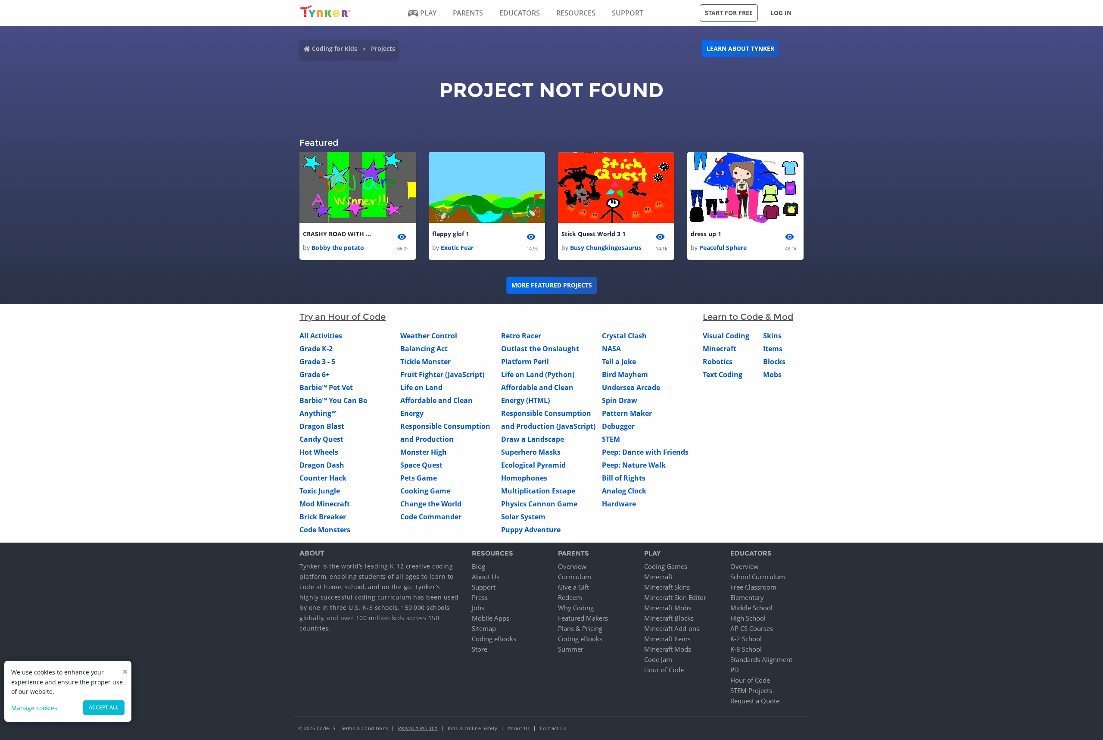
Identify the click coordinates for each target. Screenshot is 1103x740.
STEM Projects (751, 690)
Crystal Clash (624, 335)
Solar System (523, 516)
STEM (611, 439)
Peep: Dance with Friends (645, 452)
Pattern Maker (627, 413)
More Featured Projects (551, 285)
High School (748, 618)
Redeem (570, 597)
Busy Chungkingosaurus (606, 248)
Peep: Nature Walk (634, 465)
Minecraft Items (667, 638)
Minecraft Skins (667, 587)
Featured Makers (583, 618)
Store (479, 649)
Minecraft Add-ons (671, 628)
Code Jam (658, 659)
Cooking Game (425, 491)
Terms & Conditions (364, 728)
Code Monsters (324, 529)
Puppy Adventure (531, 529)
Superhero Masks (531, 452)
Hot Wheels (318, 452)
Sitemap (484, 628)
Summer (570, 649)
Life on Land (421, 387)
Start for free (729, 13)
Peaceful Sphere (723, 248)
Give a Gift (573, 587)
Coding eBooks (494, 638)
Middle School (751, 607)
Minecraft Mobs (667, 607)
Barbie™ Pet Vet (326, 387)
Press (480, 597)
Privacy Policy (418, 728)
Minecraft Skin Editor (675, 597)
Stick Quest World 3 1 (593, 234)
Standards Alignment (761, 659)
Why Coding (576, 607)
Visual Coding (726, 335)
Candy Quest (321, 439)
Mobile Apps (490, 618)
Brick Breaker (322, 516)
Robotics (717, 361)
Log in (780, 13)
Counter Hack (322, 478)
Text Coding (722, 374)
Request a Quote (754, 700)
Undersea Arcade (631, 387)
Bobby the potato (338, 248)
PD (734, 669)
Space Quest (421, 465)
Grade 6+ (314, 374)
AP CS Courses (751, 628)
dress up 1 (706, 234)
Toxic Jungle (319, 491)
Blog (478, 566)
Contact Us (553, 728)
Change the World (430, 504)
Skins (772, 335)
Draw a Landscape (532, 439)
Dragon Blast (321, 426)
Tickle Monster (425, 361)
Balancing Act (424, 348)
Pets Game (418, 478)
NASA (611, 348)
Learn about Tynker (740, 48)
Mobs (772, 374)
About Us (485, 576)
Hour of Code (664, 669)
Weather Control (428, 335)
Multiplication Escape (538, 491)
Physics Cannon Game (539, 504)
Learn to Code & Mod (748, 317)
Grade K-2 (316, 348)
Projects (383, 48)
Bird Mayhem (625, 374)
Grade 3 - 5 (317, 361)
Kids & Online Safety (473, 728)
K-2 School (746, 638)
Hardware (619, 504)
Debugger (618, 426)
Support (483, 587)
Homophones (524, 478)
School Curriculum (757, 576)
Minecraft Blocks (669, 618)
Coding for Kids (334, 48)
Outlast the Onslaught (540, 348)
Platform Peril (525, 361)
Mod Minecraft (324, 504)
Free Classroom (753, 587)
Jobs (478, 607)
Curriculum (574, 576)
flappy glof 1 (450, 234)
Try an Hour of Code (342, 317)
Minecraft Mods (667, 649)
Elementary (747, 597)
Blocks (774, 361)
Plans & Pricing (580, 628)
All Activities (320, 335)
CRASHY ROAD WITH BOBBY (337, 234)
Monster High (423, 452)
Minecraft (719, 348)
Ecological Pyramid (533, 465)
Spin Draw (619, 400)
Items (772, 348)
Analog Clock (624, 491)
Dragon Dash (321, 465)
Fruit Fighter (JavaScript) (442, 374)
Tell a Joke (619, 361)
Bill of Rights (623, 478)
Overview (572, 566)
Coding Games (665, 566)
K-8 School (746, 649)
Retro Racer (521, 335)
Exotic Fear (457, 248)
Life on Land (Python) (537, 374)
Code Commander (430, 516)
